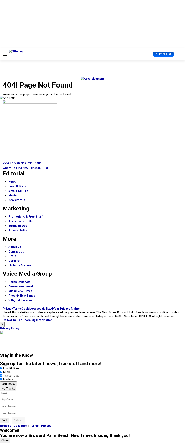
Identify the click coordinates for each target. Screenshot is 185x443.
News (12, 181)
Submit (18, 420)
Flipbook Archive (19, 265)
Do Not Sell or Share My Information (27, 320)
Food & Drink (17, 186)
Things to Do (11, 375)
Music (12, 195)
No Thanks (8, 388)
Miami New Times (20, 291)
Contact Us (16, 251)
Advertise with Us (20, 221)
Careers (14, 260)
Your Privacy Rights (66, 308)
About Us (14, 247)
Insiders (8, 379)
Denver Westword (20, 286)
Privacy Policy (18, 230)
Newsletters (16, 200)
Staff (12, 256)
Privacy (8, 308)
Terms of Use (17, 225)
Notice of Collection (13, 425)
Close (5, 440)
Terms (17, 308)
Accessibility (41, 308)
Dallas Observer (19, 282)
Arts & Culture (18, 191)
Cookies (27, 308)
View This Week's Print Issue (22, 163)
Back (4, 420)
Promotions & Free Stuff (25, 216)
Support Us (163, 54)
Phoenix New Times (21, 295)
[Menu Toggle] (5, 54)
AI (51, 308)
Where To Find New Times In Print (25, 168)
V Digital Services (20, 300)
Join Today (8, 383)
